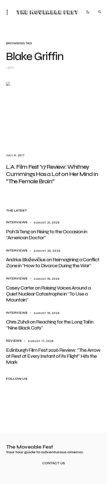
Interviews (17, 222)
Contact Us (53, 463)
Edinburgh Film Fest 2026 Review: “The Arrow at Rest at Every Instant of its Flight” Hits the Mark (53, 356)
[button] (8, 12)
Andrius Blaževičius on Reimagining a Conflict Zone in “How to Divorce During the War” (52, 262)
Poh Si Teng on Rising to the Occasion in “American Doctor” (46, 234)
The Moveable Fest (47, 12)
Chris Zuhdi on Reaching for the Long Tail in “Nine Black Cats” (49, 325)
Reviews (14, 340)
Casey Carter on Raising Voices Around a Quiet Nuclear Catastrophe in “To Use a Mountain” (48, 294)
